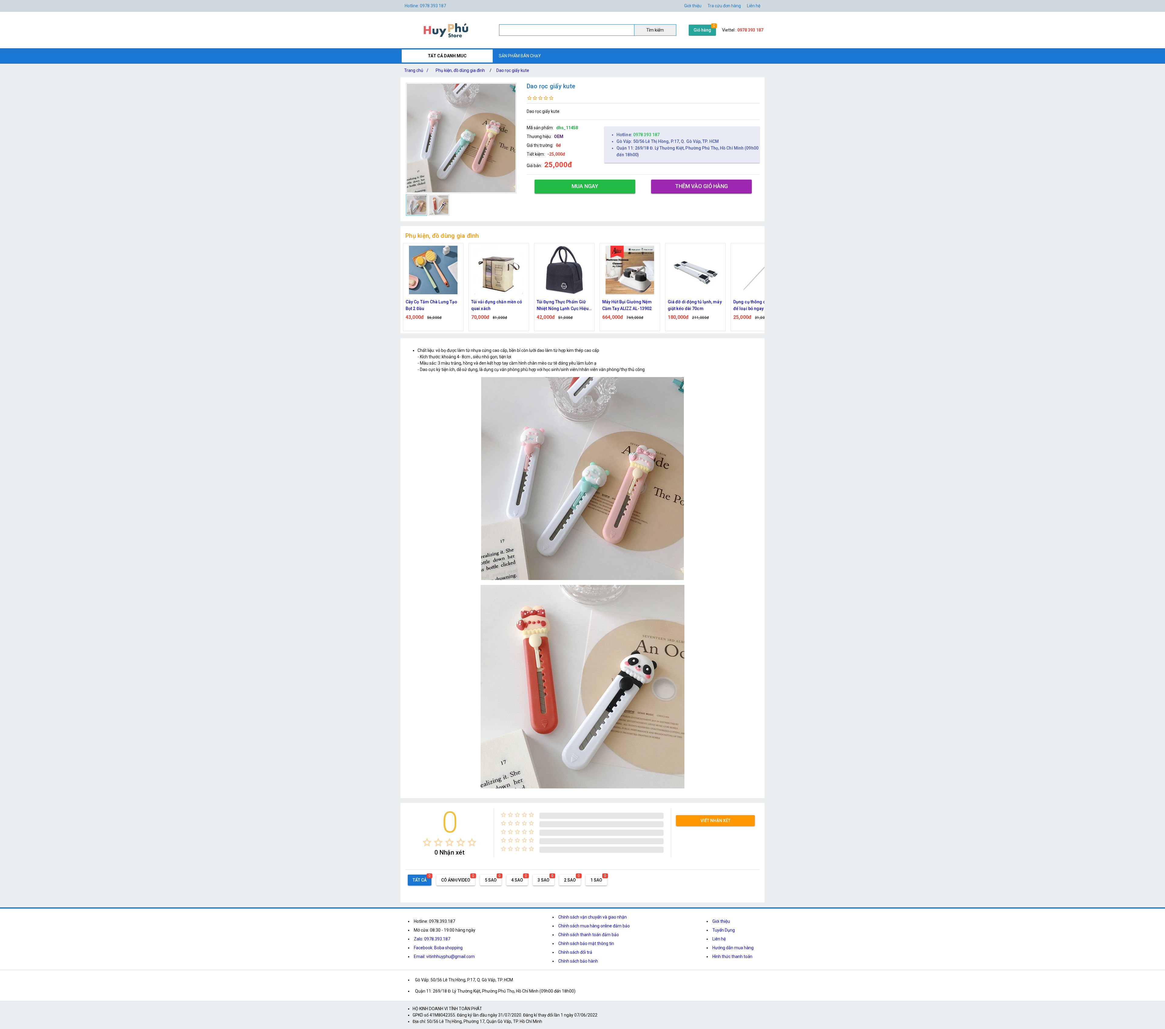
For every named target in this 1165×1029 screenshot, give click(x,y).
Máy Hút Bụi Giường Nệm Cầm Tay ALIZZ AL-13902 (561, 305)
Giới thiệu (692, 5)
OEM (558, 136)
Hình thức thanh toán (732, 956)
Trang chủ (416, 70)
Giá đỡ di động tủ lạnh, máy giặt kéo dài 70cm (629, 305)
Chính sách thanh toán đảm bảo (588, 934)
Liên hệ (753, 5)
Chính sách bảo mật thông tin (586, 943)
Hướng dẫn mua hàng (733, 947)
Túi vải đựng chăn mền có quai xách (431, 305)
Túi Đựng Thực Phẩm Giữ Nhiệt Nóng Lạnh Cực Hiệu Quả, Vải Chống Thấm (497, 305)
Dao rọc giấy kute (512, 70)
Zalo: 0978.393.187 (432, 938)
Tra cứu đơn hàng (724, 5)
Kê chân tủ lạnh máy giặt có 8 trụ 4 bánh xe (760, 305)
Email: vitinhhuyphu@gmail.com (444, 956)
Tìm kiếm (655, 30)
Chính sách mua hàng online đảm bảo (594, 925)
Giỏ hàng (702, 30)
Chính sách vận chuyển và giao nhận (592, 917)
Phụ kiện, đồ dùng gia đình (460, 70)
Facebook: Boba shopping (438, 947)
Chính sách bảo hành (578, 961)
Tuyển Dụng (723, 930)
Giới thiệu (721, 921)
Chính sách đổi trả (575, 952)
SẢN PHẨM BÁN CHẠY (520, 55)
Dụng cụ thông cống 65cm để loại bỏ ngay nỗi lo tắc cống (694, 305)
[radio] (427, 842)
